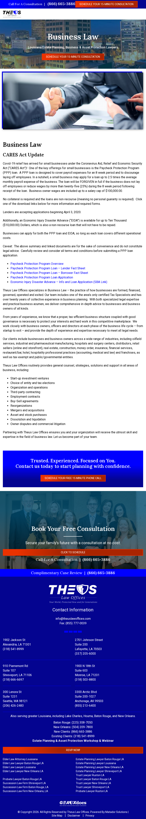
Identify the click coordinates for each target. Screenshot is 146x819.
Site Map (57, 815)
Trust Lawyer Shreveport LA (92, 787)
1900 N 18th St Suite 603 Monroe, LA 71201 (87, 670)
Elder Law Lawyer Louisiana (19, 767)
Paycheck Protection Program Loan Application (41, 277)
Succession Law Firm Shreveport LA (24, 783)
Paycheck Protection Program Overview (36, 264)
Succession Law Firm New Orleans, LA (25, 791)
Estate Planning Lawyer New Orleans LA (100, 767)
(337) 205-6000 (85, 653)
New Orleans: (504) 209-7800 (73, 727)
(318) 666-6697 (13, 679)
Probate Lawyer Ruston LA (92, 791)
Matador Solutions (116, 811)
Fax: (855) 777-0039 (73, 623)
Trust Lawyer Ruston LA (90, 775)
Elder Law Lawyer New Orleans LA (23, 771)
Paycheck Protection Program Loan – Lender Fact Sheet (47, 268)
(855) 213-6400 (85, 705)
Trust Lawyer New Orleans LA (93, 783)
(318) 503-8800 (85, 679)
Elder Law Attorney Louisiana (20, 759)
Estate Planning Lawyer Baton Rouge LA (100, 759)
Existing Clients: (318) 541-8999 (73, 736)
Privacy (90, 815)
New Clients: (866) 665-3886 (73, 731)
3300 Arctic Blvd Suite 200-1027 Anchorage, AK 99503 (89, 696)
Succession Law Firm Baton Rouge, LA (25, 787)
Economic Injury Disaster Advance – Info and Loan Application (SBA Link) (58, 282)
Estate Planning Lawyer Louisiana (96, 763)
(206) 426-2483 (13, 705)
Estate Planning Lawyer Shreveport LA (99, 771)
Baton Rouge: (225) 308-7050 (73, 722)
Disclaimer (74, 815)
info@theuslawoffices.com (73, 618)
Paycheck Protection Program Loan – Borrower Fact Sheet (49, 273)
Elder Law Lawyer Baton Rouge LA (23, 763)
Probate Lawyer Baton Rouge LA (22, 779)
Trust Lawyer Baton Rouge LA (93, 779)
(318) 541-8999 (13, 649)
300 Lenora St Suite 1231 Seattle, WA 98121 (15, 696)
